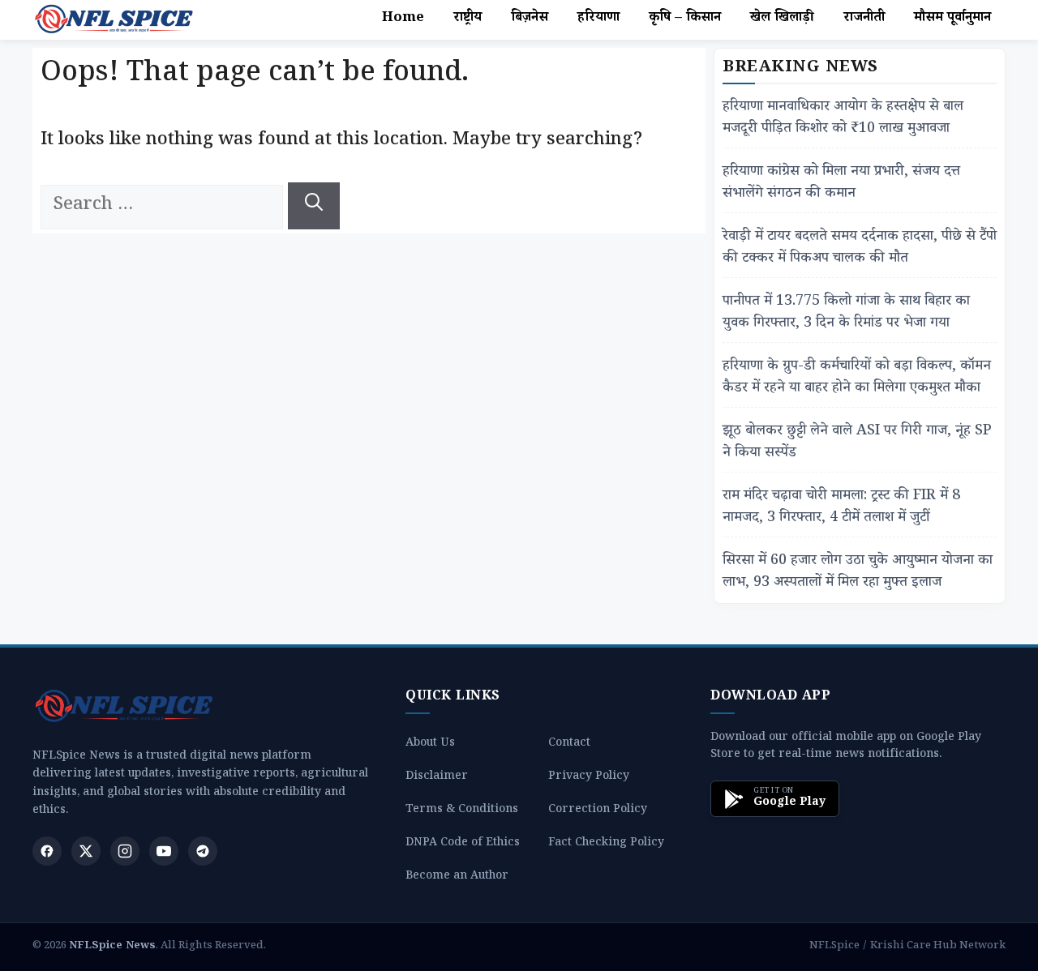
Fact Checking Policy (606, 844)
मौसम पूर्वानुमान (952, 19)
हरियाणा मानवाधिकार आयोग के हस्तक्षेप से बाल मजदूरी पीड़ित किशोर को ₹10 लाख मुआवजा (843, 119)
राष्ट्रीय (467, 19)
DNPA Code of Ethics (462, 844)
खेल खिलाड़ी (782, 19)
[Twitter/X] (86, 851)
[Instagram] (124, 851)
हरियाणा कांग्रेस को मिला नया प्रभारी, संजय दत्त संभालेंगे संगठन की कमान (841, 184)
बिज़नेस (529, 19)
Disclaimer (436, 777)
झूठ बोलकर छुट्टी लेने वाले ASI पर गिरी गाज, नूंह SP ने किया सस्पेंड (857, 443)
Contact (569, 744)
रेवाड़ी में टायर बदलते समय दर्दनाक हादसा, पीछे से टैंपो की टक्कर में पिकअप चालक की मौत (860, 249)
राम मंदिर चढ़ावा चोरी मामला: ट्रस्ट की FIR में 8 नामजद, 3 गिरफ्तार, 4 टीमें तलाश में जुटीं (841, 508)
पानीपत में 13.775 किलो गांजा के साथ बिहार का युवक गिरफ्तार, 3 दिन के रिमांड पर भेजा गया (846, 314)
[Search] (314, 205)
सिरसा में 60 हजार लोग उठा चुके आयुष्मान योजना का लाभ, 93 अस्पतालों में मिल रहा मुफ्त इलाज (858, 573)
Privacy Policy (588, 777)
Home (403, 19)
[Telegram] (202, 851)
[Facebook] (47, 851)
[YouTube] (163, 851)
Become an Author (456, 877)
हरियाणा (598, 19)
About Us (430, 744)
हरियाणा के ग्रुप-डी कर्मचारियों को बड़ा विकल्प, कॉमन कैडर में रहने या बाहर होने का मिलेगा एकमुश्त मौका (857, 378)
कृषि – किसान (685, 19)
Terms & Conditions (461, 810)
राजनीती (864, 19)
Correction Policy (597, 810)
